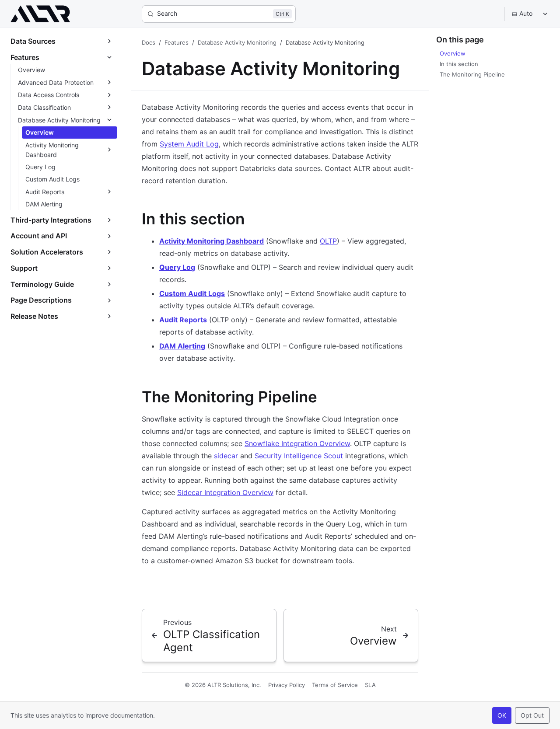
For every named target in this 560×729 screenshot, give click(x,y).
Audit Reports (183, 319)
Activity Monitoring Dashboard (211, 241)
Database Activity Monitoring (237, 42)
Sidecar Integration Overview (225, 492)
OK (501, 715)
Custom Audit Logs (192, 293)
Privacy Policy (286, 684)
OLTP (328, 241)
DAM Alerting (182, 346)
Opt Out (532, 715)
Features (176, 42)
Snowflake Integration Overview (297, 443)
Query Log (177, 267)
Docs (148, 42)
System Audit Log (189, 144)
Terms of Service (335, 684)
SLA (370, 684)
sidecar (226, 455)
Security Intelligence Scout (299, 455)
